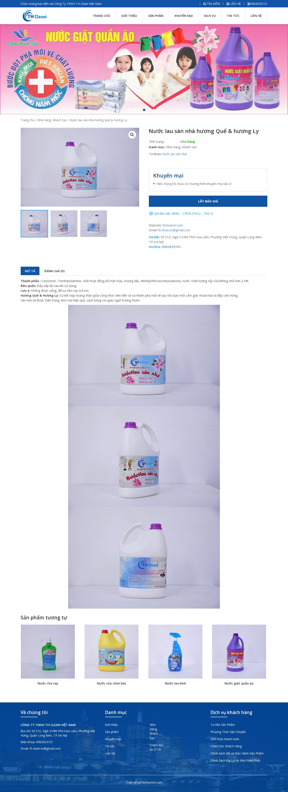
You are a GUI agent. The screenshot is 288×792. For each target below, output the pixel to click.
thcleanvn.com (173, 225)
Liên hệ (235, 4)
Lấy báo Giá (208, 201)
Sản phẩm (155, 16)
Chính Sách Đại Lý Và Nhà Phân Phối (235, 760)
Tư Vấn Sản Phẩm (222, 725)
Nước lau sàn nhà (174, 154)
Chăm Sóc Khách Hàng (226, 746)
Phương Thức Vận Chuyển (228, 732)
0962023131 (258, 4)
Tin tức (233, 16)
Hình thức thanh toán (224, 739)
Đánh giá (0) (54, 271)
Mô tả (30, 271)
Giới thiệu (129, 16)
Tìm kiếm (213, 4)
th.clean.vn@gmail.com (174, 230)
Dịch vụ (210, 16)
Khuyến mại (184, 16)
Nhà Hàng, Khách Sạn (52, 120)
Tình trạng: (156, 141)
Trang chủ (101, 16)
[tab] (30, 271)
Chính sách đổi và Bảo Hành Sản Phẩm (237, 753)
